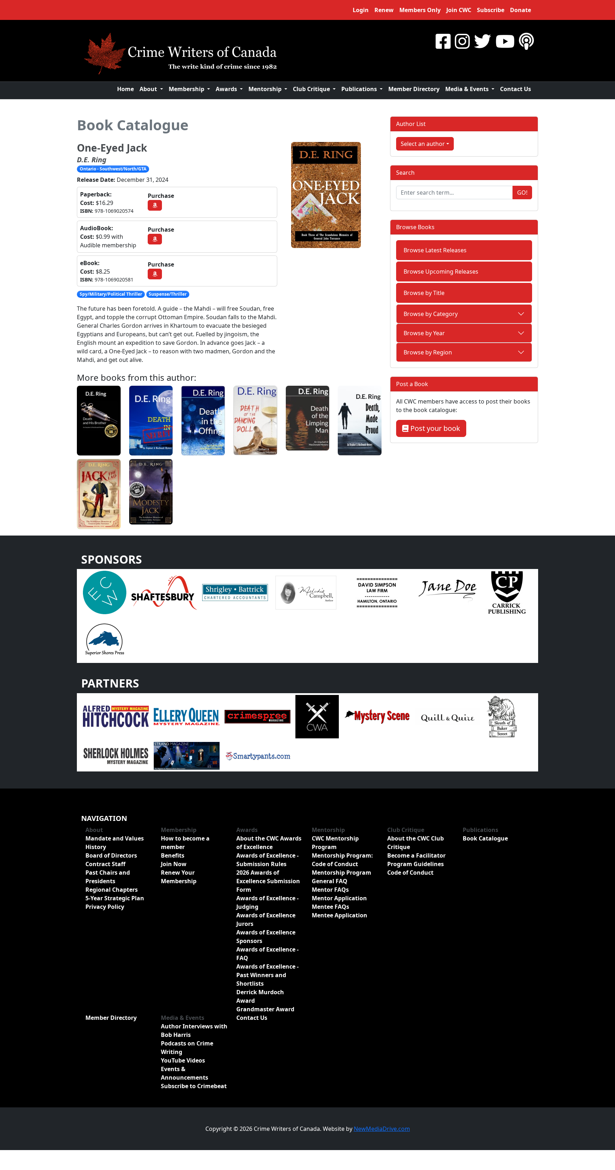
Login (361, 10)
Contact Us (515, 89)
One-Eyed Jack (112, 147)
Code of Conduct (410, 872)
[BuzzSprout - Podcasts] (526, 41)
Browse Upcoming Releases (441, 271)
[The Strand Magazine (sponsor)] (186, 755)
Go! (522, 192)
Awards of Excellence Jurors (265, 919)
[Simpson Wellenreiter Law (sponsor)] (376, 592)
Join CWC (458, 10)
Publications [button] (359, 89)
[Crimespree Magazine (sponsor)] (257, 716)
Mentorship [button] (265, 89)
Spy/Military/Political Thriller (111, 294)
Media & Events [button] (467, 89)
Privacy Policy (104, 907)
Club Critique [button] (312, 89)
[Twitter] (482, 41)
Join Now (173, 864)
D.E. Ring (91, 159)
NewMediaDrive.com (382, 1129)
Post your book (434, 428)
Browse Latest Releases (435, 250)
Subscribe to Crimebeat (194, 1086)
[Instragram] (462, 41)
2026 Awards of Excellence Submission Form (268, 881)
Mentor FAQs (330, 890)
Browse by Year (424, 333)
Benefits (172, 855)
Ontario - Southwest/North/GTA (113, 169)
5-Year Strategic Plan (114, 898)
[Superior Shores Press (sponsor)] (104, 639)
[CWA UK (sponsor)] (317, 716)
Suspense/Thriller (167, 294)
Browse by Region (428, 352)
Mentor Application (339, 898)
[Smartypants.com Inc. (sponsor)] (257, 755)
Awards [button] (227, 89)
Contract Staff (105, 864)
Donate (520, 10)
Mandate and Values (114, 838)
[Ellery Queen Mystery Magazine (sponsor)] (186, 716)
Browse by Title (424, 293)
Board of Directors (111, 855)
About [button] (149, 89)
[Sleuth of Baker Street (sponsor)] (501, 716)
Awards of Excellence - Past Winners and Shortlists (267, 975)
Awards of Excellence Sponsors (265, 936)
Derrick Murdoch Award (260, 996)
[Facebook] (443, 41)
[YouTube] (505, 41)
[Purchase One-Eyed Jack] (155, 205)
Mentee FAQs (330, 907)
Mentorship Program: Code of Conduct (342, 860)
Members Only (420, 10)
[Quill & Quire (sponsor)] (447, 716)
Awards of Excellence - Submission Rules (267, 860)
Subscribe (490, 10)
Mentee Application (339, 915)
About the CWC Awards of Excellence (268, 842)
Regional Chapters (111, 890)
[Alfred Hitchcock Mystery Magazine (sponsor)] (116, 716)
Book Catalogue (133, 125)
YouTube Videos (183, 1060)
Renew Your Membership (178, 877)
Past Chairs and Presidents (107, 877)
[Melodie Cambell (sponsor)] (306, 592)
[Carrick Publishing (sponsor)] (507, 592)
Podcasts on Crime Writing (187, 1047)
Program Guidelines (415, 864)
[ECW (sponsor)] (104, 592)
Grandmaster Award (265, 1009)
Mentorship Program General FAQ (341, 877)
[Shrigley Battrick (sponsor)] (235, 592)
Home (125, 89)
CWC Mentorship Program (335, 842)
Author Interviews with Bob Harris (194, 1030)
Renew (384, 10)
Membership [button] (187, 89)
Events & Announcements (184, 1073)
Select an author (423, 144)
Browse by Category (431, 314)
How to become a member (185, 842)
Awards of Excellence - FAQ (267, 953)
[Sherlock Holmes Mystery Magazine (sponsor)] (116, 755)
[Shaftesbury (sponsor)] (164, 592)
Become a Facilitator (416, 855)
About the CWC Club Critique (415, 842)
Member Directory (414, 89)
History (95, 847)
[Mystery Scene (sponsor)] (376, 716)
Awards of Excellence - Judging (267, 902)
